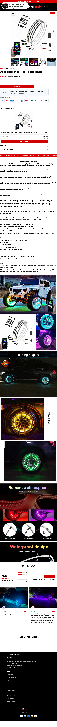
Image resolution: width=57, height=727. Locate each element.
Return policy (11, 698)
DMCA (8, 683)
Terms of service (12, 693)
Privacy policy (11, 690)
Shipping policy (11, 695)
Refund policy (11, 701)
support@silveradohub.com (15, 665)
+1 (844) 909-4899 (12, 663)
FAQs (8, 680)
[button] (5, 363)
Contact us (10, 674)
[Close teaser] (9, 359)
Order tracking (11, 677)
